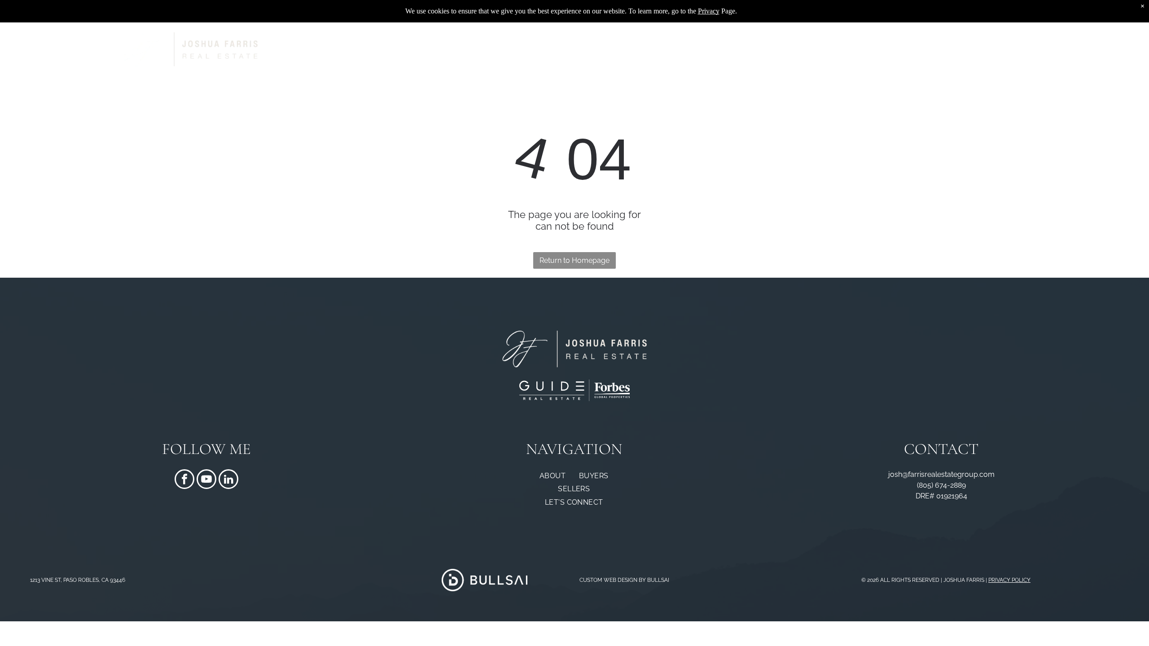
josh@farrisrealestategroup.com (941, 474)
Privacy (708, 11)
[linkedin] (228, 480)
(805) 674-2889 (941, 485)
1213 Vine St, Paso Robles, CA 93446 (77, 580)
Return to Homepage (574, 260)
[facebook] (184, 480)
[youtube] (206, 480)
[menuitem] (576, 49)
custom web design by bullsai (624, 580)
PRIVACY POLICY (1009, 580)
